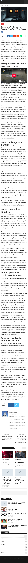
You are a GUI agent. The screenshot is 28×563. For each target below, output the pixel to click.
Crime (2, 541)
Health (2, 552)
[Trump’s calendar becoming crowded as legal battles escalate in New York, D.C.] (4, 527)
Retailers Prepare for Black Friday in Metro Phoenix (7, 438)
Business (3, 547)
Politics (2, 538)
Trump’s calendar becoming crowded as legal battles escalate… (17, 526)
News (2, 23)
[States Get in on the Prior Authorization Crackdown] (4, 515)
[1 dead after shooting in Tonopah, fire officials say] (7, 454)
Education (3, 550)
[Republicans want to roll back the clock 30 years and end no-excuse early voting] (4, 521)
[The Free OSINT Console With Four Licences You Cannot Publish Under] (4, 503)
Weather (3, 544)
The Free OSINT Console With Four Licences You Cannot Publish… (16, 502)
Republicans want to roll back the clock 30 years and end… (16, 520)
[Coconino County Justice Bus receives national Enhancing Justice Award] (20, 472)
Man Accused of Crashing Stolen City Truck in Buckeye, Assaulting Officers (20, 439)
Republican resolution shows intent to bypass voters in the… (17, 508)
